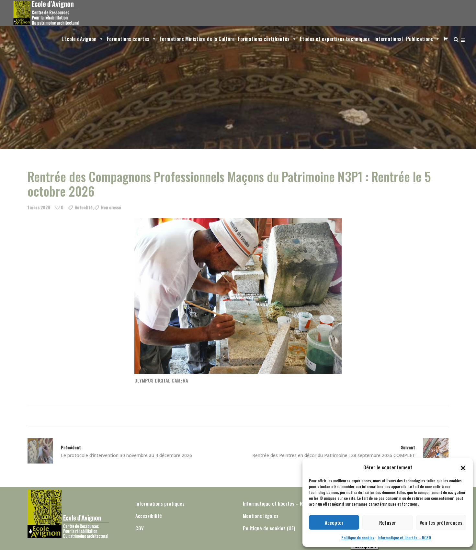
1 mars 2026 (39, 207)
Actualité (84, 207)
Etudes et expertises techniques (335, 39)
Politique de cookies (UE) (269, 528)
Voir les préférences (441, 522)
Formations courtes (128, 39)
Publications (419, 39)
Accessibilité (148, 515)
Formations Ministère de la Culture (197, 39)
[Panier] (444, 39)
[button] (463, 467)
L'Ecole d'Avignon (79, 39)
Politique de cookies (357, 537)
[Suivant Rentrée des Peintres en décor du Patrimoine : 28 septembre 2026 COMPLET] (431, 451)
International (388, 39)
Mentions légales (260, 515)
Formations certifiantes (263, 39)
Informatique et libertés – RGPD (404, 537)
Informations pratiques (160, 503)
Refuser (387, 522)
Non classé (111, 207)
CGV (139, 528)
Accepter (334, 522)
